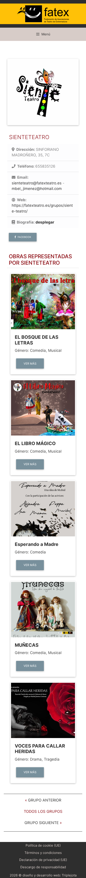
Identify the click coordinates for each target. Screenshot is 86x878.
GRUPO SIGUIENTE (41, 823)
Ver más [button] (30, 363)
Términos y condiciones (43, 853)
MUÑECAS (27, 645)
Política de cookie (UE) (43, 845)
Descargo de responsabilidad (43, 867)
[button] (22, 237)
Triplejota (69, 875)
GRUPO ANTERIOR (44, 800)
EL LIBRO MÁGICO (35, 443)
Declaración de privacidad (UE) (43, 860)
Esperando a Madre (36, 544)
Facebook (24, 237)
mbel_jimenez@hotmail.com (37, 188)
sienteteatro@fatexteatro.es (37, 183)
